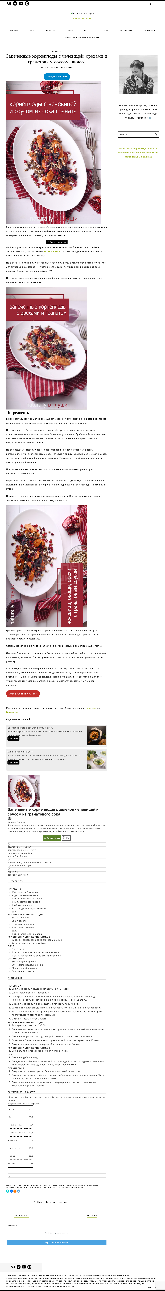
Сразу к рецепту (57, 242)
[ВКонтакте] (11, 1191)
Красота (88, 30)
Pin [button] (68, 838)
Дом (106, 30)
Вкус (32, 30)
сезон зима (64, 1187)
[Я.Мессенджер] (7, 1191)
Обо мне (14, 30)
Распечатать (53, 838)
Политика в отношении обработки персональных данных (100, 1275)
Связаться (149, 30)
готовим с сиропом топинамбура (82, 1185)
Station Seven (67, 1286)
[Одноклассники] (14, 1191)
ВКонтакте (12, 712)
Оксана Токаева (64, 67)
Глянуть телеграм (57, 77)
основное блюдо (40, 1187)
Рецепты (50, 30)
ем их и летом (52, 251)
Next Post (92, 1215)
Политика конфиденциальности (82, 37)
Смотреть (13, 738)
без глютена (20, 1185)
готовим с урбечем (15, 1187)
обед (28, 1187)
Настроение (126, 30)
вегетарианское (56, 1185)
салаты (53, 1187)
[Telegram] (18, 1191)
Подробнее (141, 118)
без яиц (43, 1185)
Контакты (24, 1275)
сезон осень (77, 1187)
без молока (33, 1185)
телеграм (90, 708)
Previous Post (21, 1215)
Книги (70, 30)
